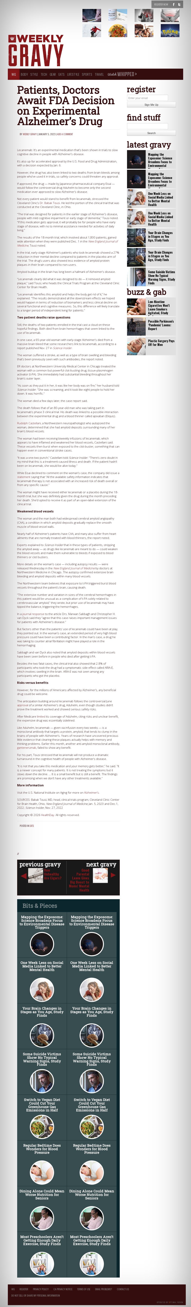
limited (41, 716)
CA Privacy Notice (63, 1289)
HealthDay (47, 815)
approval (22, 705)
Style (34, 74)
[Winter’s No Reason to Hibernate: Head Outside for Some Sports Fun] (96, 33)
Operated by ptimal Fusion (170, 1301)
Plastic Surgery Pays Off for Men (161, 343)
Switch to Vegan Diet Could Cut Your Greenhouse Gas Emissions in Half (42, 1104)
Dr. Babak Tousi (50, 203)
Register (24, 1289)
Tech (44, 74)
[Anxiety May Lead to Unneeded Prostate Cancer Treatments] (175, 18)
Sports (87, 74)
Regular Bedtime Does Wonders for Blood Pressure (42, 1148)
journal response (33, 614)
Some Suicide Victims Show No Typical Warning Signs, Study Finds (42, 1059)
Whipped (122, 74)
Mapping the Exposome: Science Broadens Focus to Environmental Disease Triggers (42, 922)
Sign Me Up (151, 104)
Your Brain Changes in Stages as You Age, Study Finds (42, 1011)
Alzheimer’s (91, 793)
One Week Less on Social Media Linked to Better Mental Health (42, 966)
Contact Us (123, 1289)
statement (23, 477)
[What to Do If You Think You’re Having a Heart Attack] (149, 18)
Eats (62, 74)
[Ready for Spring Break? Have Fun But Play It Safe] (149, 33)
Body (24, 74)
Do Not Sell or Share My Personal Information (35, 1295)
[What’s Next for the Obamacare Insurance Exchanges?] (123, 18)
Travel (99, 74)
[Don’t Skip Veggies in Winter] (123, 33)
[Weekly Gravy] (36, 51)
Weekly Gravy (30, 134)
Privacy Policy (41, 1289)
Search (151, 133)
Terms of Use (83, 1289)
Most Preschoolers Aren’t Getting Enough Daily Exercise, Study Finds (42, 1240)
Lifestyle (73, 74)
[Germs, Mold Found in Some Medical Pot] (96, 18)
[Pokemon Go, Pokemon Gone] (175, 33)
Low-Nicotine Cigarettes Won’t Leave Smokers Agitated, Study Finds (159, 309)
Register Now (161, 4)
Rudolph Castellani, (29, 423)
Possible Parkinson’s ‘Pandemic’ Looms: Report (161, 325)
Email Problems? (103, 1289)
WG (14, 74)
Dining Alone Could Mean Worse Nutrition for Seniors (42, 1194)
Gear (53, 74)
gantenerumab (26, 748)
